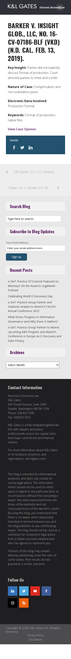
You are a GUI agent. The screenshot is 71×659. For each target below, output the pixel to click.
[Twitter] (24, 591)
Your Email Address (17, 242)
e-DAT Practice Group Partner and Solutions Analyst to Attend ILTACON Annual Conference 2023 (31, 306)
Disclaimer (35, 639)
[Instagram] (12, 603)
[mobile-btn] (60, 7)
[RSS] (24, 603)
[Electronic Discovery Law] (36, 5)
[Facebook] (46, 591)
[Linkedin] (12, 591)
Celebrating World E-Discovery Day (30, 296)
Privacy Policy (35, 635)
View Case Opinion (22, 129)
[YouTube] (35, 591)
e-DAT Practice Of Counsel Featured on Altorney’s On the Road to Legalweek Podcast (33, 285)
